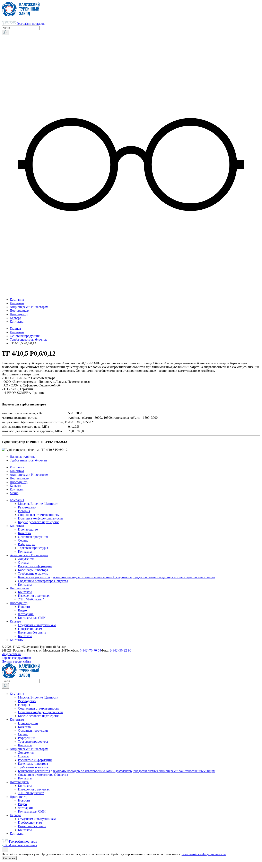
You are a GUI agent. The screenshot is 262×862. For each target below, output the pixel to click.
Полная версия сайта (16, 661)
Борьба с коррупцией (16, 657)
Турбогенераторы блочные (28, 339)
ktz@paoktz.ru (11, 654)
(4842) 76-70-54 (90, 650)
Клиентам (17, 332)
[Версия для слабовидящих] (131, 292)
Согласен (9, 858)
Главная (15, 328)
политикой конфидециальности (204, 854)
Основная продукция (25, 336)
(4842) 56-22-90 (120, 650)
